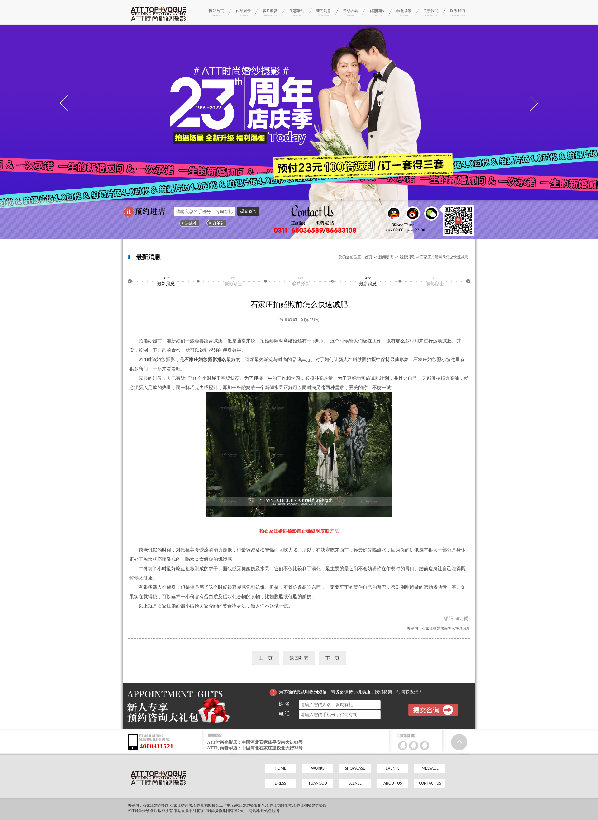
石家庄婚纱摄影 (156, 805)
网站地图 (256, 810)
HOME (280, 768)
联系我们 (457, 13)
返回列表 (299, 658)
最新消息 (407, 257)
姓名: (289, 703)
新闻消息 (323, 13)
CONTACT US (430, 783)
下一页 (332, 658)
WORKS (317, 768)
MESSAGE (430, 768)
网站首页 (216, 13)
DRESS (280, 783)
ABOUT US (392, 783)
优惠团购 (377, 13)
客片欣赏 (270, 13)
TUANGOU (317, 783)
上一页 (266, 658)
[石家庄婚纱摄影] (158, 23)
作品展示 (243, 13)
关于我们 (430, 13)
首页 (368, 257)
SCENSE (355, 783)
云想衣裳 (350, 13)
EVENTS (392, 768)
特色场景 (403, 13)
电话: (289, 713)
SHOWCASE (355, 768)
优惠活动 (296, 13)
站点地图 (271, 810)
